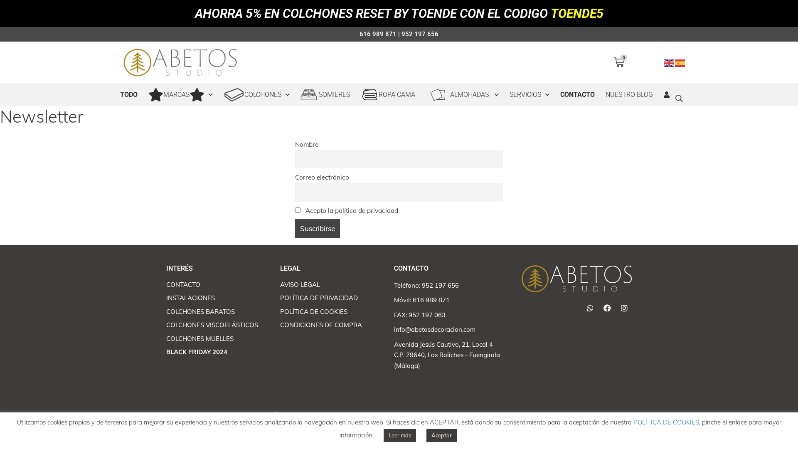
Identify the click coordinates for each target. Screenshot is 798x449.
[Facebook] (607, 308)
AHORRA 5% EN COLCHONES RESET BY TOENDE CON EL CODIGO (399, 13)
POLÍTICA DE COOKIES (666, 422)
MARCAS (176, 95)
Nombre (306, 144)
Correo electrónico (322, 177)
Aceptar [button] (441, 435)
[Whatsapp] (590, 308)
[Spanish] (680, 62)
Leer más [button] (400, 435)
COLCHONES (262, 95)
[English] (669, 62)
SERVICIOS (525, 95)
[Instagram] (624, 308)
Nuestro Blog (629, 95)
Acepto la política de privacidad (351, 211)
